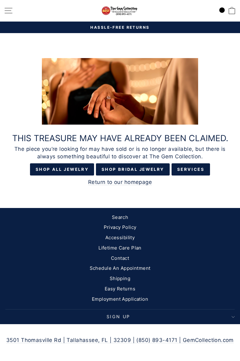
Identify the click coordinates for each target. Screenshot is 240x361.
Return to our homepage (120, 182)
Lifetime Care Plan (120, 248)
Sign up (119, 316)
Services (191, 169)
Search (120, 217)
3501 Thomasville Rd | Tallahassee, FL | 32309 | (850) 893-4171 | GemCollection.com (120, 340)
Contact (120, 258)
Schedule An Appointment (120, 268)
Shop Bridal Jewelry (133, 169)
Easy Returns (120, 289)
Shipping (120, 278)
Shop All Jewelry (62, 169)
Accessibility (120, 237)
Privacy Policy (120, 227)
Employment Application (120, 299)
